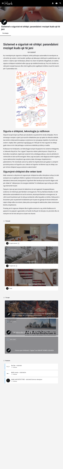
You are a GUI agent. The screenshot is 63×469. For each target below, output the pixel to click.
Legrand (33, 52)
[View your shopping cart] (56, 3)
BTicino (29, 143)
